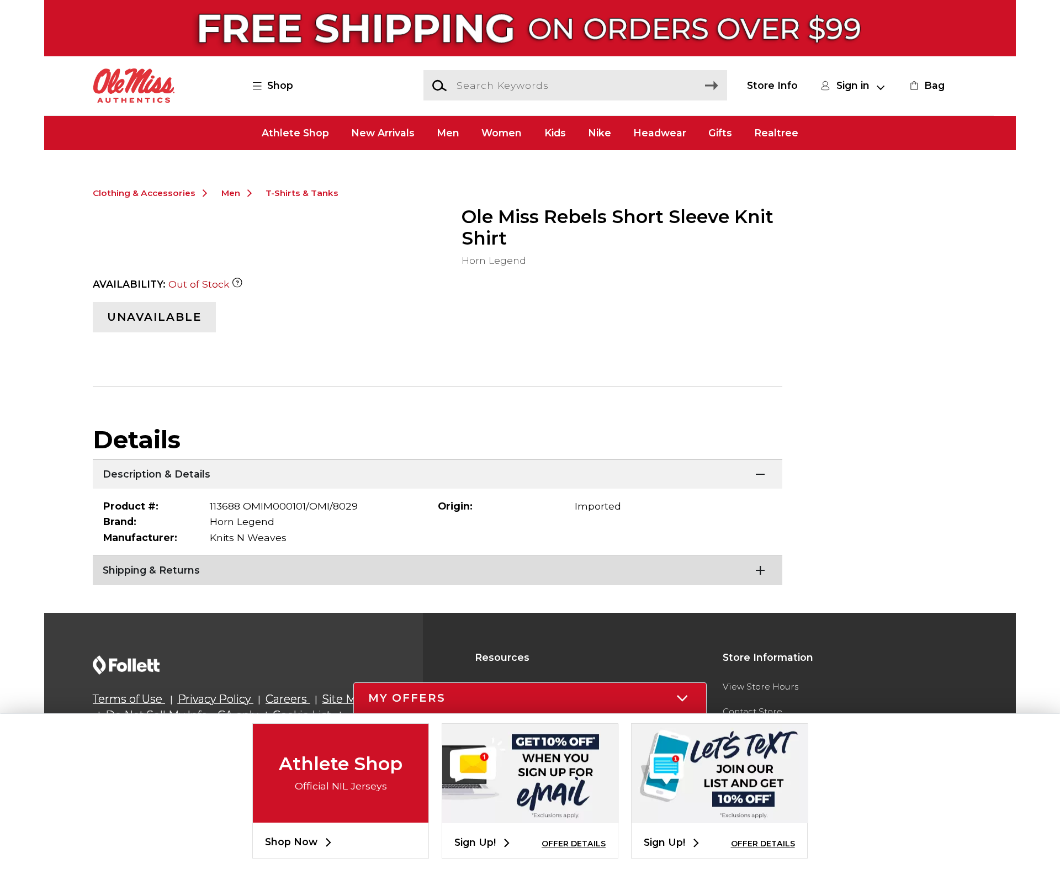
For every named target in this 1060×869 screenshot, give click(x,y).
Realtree (776, 133)
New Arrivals (383, 133)
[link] (926, 85)
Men (448, 133)
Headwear (659, 133)
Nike (599, 133)
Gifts (720, 133)
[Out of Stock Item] (237, 284)
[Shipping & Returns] (437, 569)
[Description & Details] (437, 473)
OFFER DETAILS (574, 844)
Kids (555, 133)
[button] (279, 85)
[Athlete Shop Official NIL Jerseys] (340, 813)
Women (501, 133)
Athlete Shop (295, 133)
